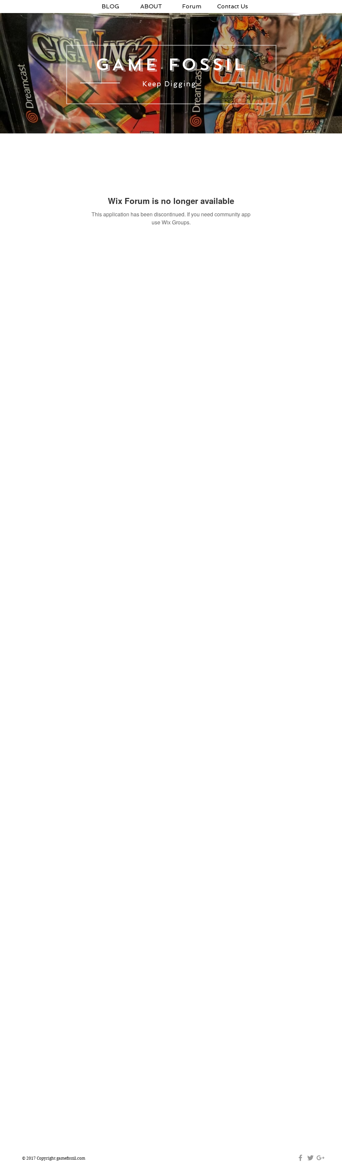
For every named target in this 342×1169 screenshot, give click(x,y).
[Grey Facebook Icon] (300, 1158)
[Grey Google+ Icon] (320, 1158)
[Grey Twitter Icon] (310, 1158)
